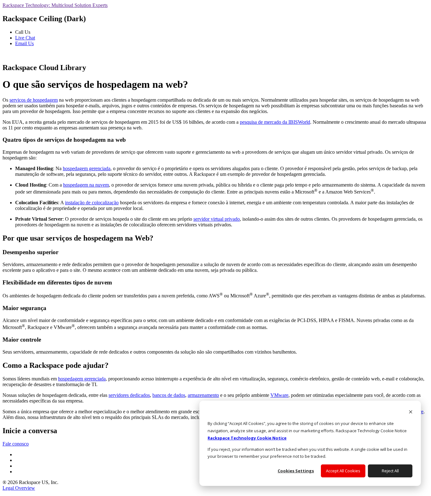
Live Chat (25, 37)
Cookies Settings (296, 471)
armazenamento (203, 395)
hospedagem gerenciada (86, 168)
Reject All (390, 471)
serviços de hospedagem (33, 100)
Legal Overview (19, 488)
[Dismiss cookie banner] (411, 412)
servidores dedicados (129, 395)
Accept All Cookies (343, 471)
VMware (279, 395)
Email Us (24, 43)
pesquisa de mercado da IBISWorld (275, 122)
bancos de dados (168, 395)
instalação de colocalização (92, 202)
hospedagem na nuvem (86, 185)
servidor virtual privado (216, 219)
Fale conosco (16, 443)
